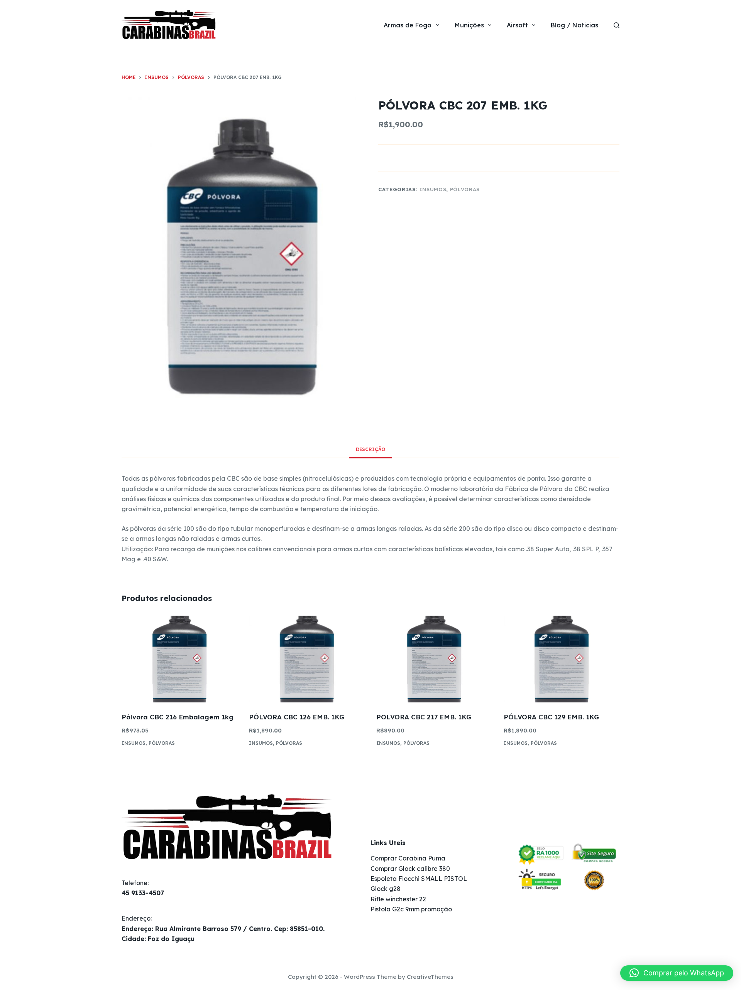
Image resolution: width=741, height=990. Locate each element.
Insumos (433, 189)
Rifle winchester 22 (398, 899)
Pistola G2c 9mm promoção (411, 909)
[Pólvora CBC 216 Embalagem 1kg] (179, 659)
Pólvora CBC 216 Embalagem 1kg (177, 717)
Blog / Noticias (574, 25)
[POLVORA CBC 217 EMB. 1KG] (434, 659)
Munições (469, 25)
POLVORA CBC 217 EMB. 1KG (423, 717)
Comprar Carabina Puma (407, 858)
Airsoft (517, 25)
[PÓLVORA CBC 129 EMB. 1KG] (561, 659)
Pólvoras (465, 189)
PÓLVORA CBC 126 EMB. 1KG (296, 717)
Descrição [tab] (370, 449)
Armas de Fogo (407, 25)
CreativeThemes (430, 976)
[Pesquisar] (616, 25)
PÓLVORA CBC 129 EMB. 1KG (551, 717)
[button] (676, 973)
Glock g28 (385, 888)
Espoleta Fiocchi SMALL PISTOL (418, 878)
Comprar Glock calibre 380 (410, 868)
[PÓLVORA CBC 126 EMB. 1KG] (307, 659)
